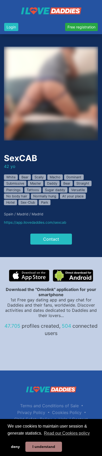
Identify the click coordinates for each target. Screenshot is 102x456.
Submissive (15, 183)
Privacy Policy (31, 412)
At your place (72, 196)
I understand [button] (43, 447)
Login (11, 27)
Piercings (13, 190)
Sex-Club (28, 202)
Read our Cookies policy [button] (67, 433)
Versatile (78, 190)
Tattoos (33, 190)
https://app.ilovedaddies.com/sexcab (35, 222)
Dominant (73, 177)
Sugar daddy (55, 190)
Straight (82, 183)
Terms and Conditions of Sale (49, 405)
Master (35, 183)
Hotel (10, 202)
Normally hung (44, 196)
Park (44, 202)
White (10, 177)
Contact (51, 239)
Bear (25, 177)
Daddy (52, 183)
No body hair (16, 196)
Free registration (81, 27)
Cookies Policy (67, 412)
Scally (39, 177)
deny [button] (15, 447)
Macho (55, 177)
